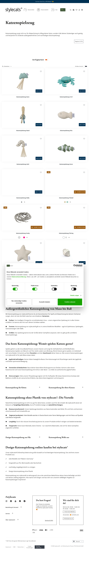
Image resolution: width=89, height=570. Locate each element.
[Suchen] (70, 10)
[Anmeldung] (63, 11)
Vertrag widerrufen (38, 547)
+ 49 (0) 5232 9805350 (69, 511)
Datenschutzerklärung (19, 276)
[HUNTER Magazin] (73, 9)
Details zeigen (74, 295)
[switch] (34, 289)
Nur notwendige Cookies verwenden (19, 302)
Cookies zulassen (70, 302)
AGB (14, 547)
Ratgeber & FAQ (79, 41)
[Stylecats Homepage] (14, 10)
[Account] (79, 10)
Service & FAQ (49, 520)
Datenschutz (21, 547)
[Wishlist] (76, 10)
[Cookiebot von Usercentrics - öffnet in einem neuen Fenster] (74, 265)
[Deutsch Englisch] (77, 541)
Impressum (8, 547)
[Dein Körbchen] (82, 10)
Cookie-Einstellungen (29, 547)
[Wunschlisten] (40, 71)
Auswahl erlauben (44, 302)
